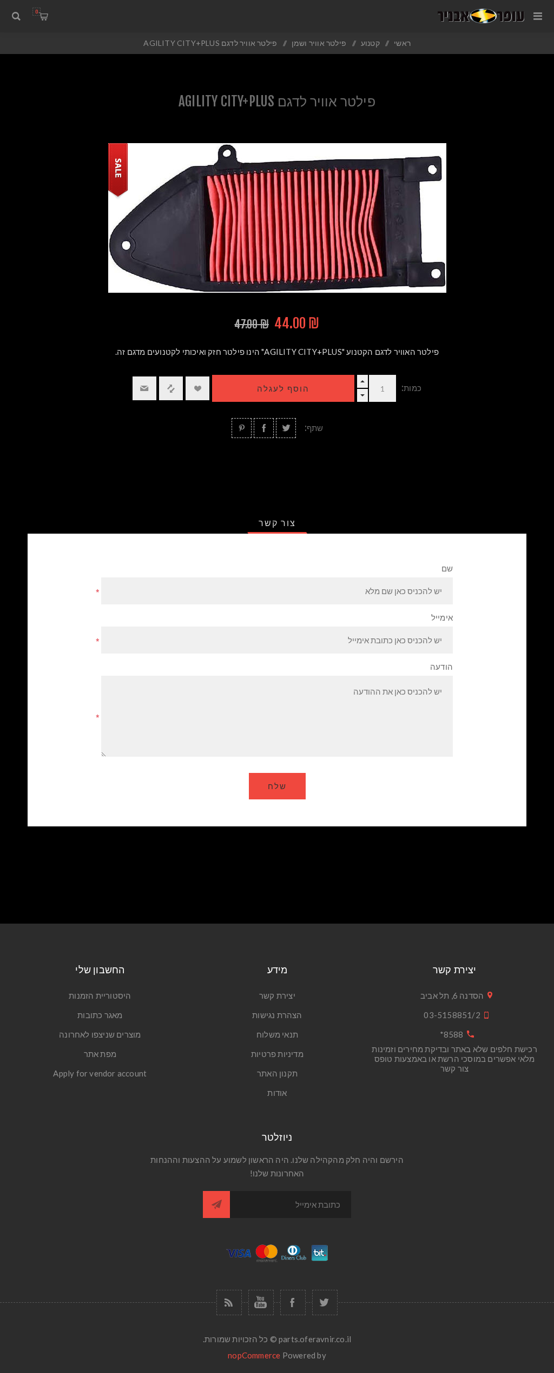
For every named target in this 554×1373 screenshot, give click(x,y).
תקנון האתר (277, 1073)
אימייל (442, 618)
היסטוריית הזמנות (100, 995)
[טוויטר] (325, 1302)
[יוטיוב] (261, 1302)
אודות (277, 1093)
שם (447, 568)
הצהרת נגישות (277, 1015)
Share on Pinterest (242, 428)
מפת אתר (100, 1054)
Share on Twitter (286, 428)
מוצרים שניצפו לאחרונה (100, 1034)
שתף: (314, 428)
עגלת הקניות (36, 12)
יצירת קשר (277, 995)
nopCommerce (254, 1355)
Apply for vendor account (100, 1073)
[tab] (277, 523)
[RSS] (229, 1302)
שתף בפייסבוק (264, 428)
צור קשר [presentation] (277, 522)
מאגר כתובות (99, 1015)
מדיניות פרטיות (277, 1054)
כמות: (411, 388)
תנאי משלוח (277, 1034)
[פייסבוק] (293, 1302)
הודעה (441, 667)
